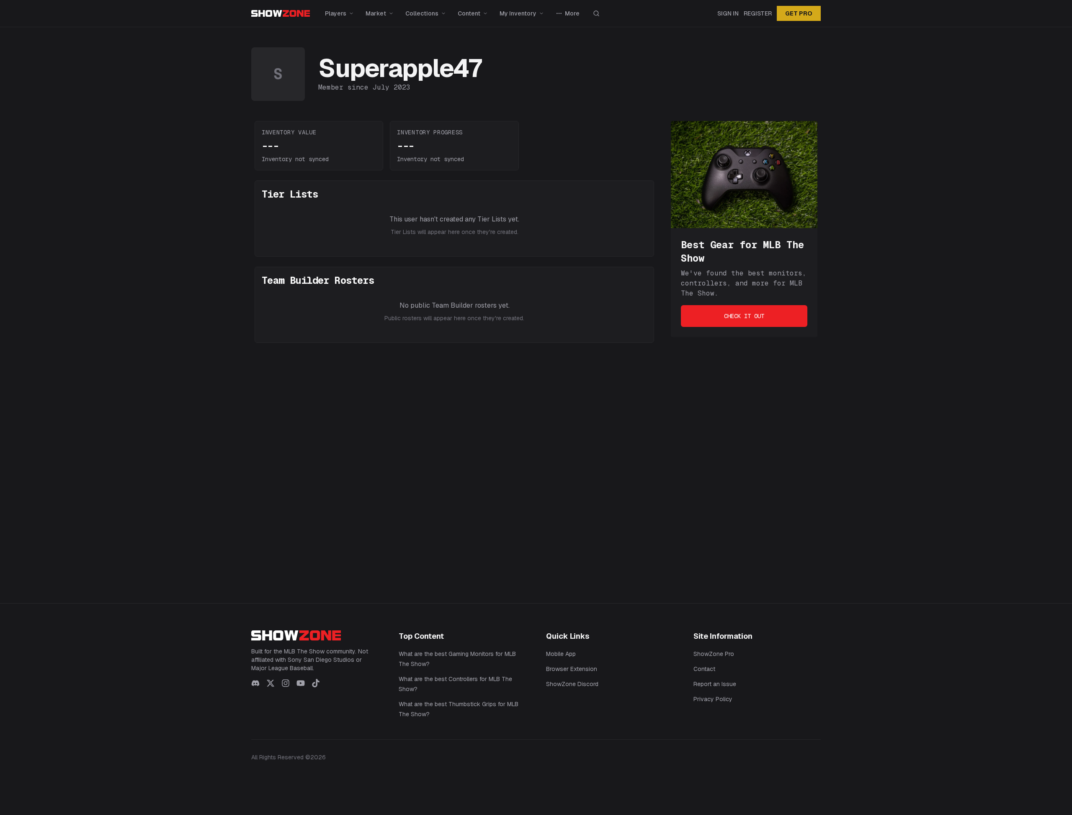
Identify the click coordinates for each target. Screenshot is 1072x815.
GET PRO (798, 13)
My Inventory (518, 13)
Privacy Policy (712, 699)
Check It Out (744, 316)
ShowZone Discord (572, 684)
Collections (421, 13)
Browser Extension (571, 669)
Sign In (728, 13)
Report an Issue (714, 684)
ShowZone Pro (713, 654)
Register (758, 13)
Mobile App (561, 654)
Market (376, 13)
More (572, 13)
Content (469, 13)
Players (335, 13)
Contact (704, 669)
